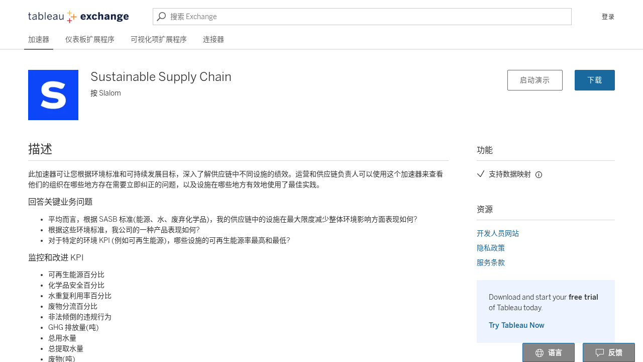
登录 (608, 17)
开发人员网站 (498, 233)
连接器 (213, 39)
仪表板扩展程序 (90, 39)
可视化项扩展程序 (159, 39)
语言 (555, 352)
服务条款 (491, 262)
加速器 (38, 39)
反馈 (615, 352)
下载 (594, 80)
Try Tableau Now (517, 325)
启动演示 (535, 80)
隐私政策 (491, 248)
